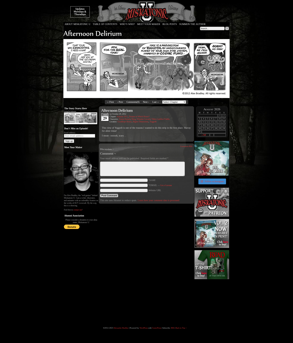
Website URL (154, 190)
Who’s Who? (127, 24)
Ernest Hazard (124, 119)
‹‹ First (110, 102)
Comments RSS (186, 146)
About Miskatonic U (77, 24)
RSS (172, 328)
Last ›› (155, 102)
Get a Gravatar (166, 185)
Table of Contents (105, 24)
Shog (133, 119)
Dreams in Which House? (139, 116)
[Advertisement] (211, 301)
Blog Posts (169, 24)
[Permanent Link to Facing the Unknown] (80, 123)
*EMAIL (160, 185)
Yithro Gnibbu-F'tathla (160, 119)
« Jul (204, 135)
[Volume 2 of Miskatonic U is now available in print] (211, 158)
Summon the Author (192, 24)
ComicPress (156, 328)
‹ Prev (120, 102)
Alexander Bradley (121, 328)
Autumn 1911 (122, 116)
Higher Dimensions (141, 121)
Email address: (70, 132)
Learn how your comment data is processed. (159, 200)
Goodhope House (125, 121)
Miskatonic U (146, 18)
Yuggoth (153, 121)
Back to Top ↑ (181, 328)
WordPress (144, 328)
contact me (77, 210)
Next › (146, 102)
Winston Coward (143, 119)
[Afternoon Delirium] (146, 97)
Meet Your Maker (148, 24)
